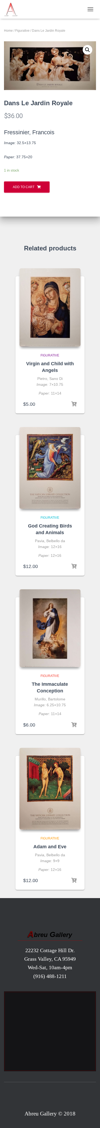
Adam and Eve (49, 846)
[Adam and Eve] (50, 789)
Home (8, 31)
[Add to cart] (74, 404)
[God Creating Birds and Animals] (50, 468)
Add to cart (23, 187)
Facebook (50, 1097)
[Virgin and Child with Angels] (50, 307)
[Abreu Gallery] (12, 9)
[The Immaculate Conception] (50, 628)
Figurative (22, 31)
